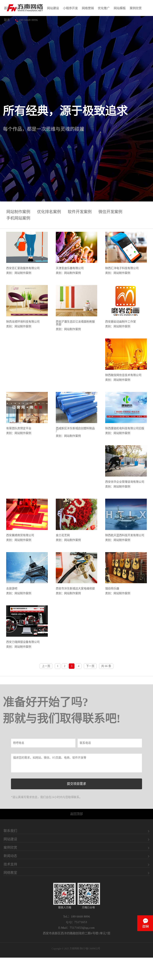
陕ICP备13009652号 (90, 948)
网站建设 (53, 8)
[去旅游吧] (27, 568)
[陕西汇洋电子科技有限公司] (126, 248)
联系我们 (10, 831)
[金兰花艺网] (76, 515)
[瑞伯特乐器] (126, 568)
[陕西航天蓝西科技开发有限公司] (126, 515)
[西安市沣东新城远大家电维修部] (76, 568)
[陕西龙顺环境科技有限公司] (27, 301)
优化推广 (104, 8)
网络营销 (88, 8)
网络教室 (10, 873)
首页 (7, 8)
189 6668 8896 (28, 20)
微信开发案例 (110, 212)
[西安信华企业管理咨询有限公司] (126, 461)
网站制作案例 (18, 212)
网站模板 (120, 8)
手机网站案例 (18, 218)
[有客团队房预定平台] (27, 408)
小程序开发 (70, 8)
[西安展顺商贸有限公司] (27, 515)
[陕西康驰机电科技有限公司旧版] (126, 408)
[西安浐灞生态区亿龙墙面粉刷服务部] (76, 301)
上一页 (46, 666)
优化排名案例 (49, 212)
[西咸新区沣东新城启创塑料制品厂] (76, 408)
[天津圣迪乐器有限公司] (76, 248)
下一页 (90, 666)
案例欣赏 (136, 8)
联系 (7, 20)
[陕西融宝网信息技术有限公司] (126, 354)
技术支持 (10, 864)
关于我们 (21, 8)
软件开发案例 (80, 212)
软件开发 (37, 8)
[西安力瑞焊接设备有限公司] (27, 621)
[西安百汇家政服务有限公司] (27, 248)
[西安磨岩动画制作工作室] (126, 301)
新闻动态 (10, 856)
